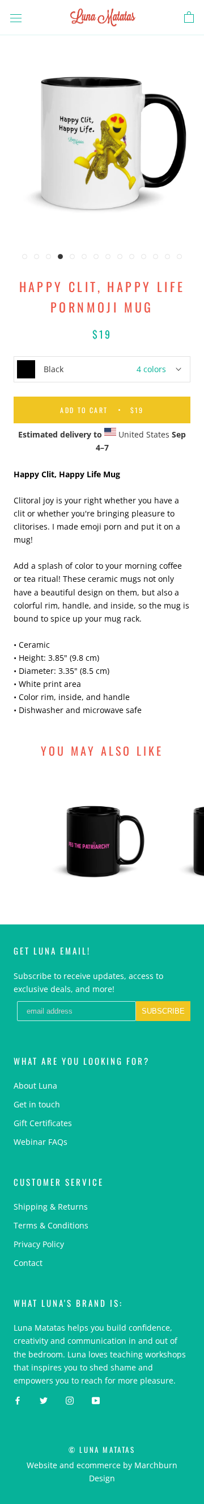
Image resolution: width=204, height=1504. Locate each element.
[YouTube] (96, 1399)
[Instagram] (70, 1399)
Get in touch (37, 1104)
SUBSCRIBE (163, 1011)
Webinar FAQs (40, 1141)
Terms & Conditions (51, 1225)
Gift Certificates (43, 1123)
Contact (28, 1262)
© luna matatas (102, 1449)
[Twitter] (44, 1399)
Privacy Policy (39, 1244)
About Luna (35, 1085)
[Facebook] (18, 1399)
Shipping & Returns (51, 1206)
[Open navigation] (16, 17)
